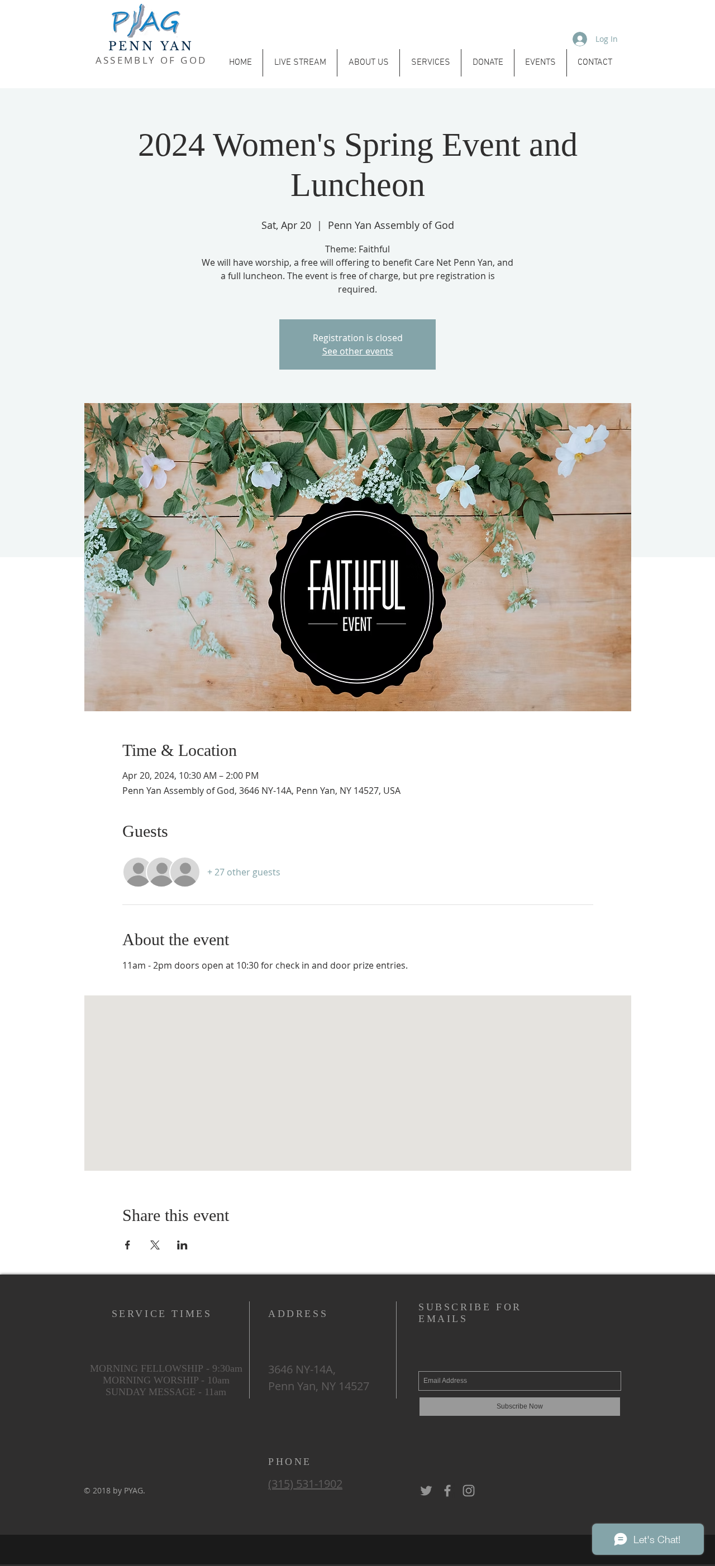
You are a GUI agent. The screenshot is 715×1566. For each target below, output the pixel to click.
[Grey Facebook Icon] (447, 1490)
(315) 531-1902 (305, 1483)
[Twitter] (426, 1490)
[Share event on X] (155, 1245)
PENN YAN (151, 46)
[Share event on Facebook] (127, 1245)
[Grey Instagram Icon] (468, 1490)
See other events (357, 351)
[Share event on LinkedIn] (182, 1245)
